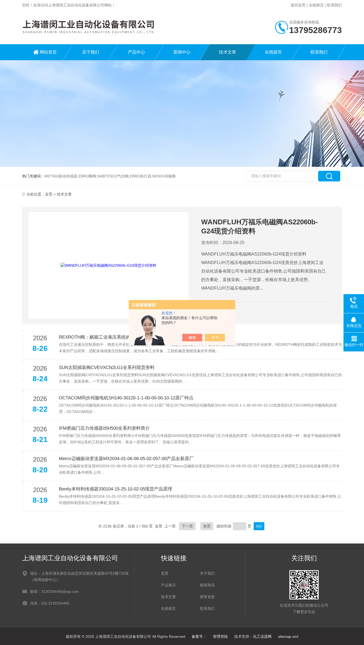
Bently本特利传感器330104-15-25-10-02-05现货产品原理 (115, 489)
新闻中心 (182, 52)
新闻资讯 (207, 585)
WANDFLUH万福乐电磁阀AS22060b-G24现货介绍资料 (259, 226)
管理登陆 (220, 636)
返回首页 (298, 5)
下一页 (187, 526)
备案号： (199, 636)
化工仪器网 (262, 636)
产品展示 (168, 585)
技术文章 (227, 52)
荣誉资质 (207, 597)
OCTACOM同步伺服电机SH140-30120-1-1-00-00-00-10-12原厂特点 (126, 397)
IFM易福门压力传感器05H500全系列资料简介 (104, 428)
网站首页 (48, 52)
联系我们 (334, 5)
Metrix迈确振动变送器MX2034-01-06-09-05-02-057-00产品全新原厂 (126, 458)
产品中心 (136, 52)
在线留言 (316, 5)
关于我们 (90, 52)
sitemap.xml (288, 636)
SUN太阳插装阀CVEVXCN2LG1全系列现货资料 (107, 367)
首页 (48, 194)
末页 (207, 526)
